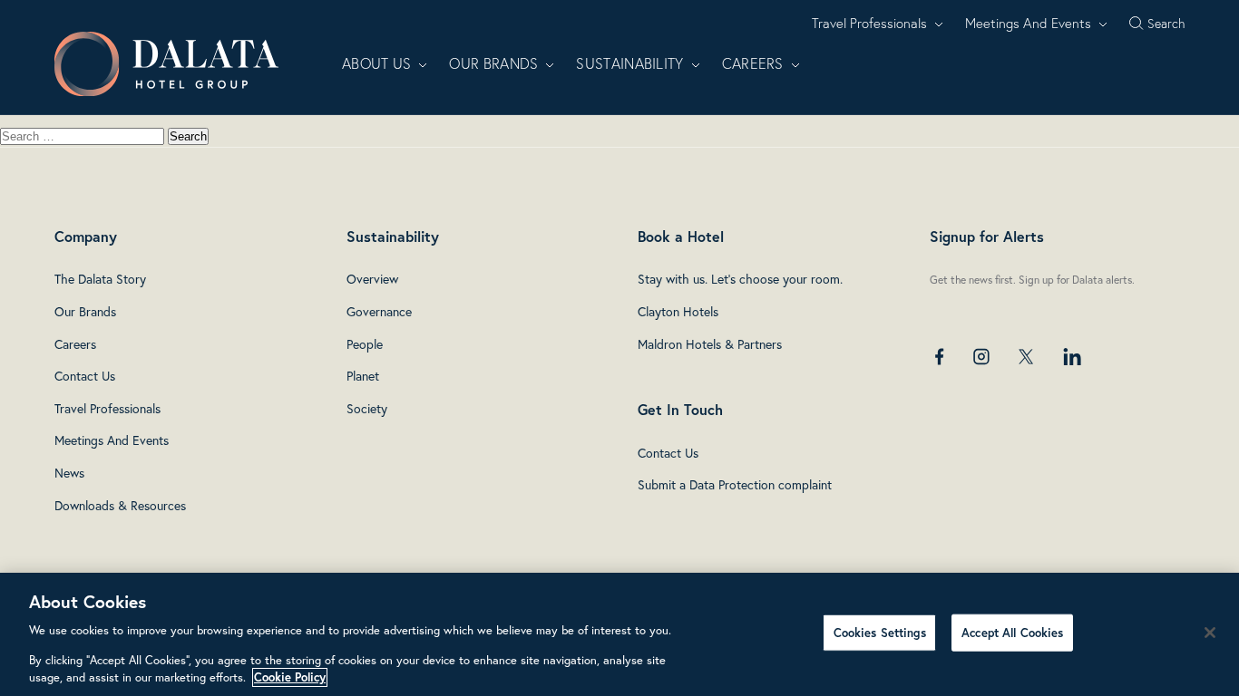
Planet (362, 375)
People (364, 344)
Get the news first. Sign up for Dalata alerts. (1032, 279)
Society (366, 408)
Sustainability (629, 63)
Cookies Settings (880, 632)
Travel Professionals (869, 23)
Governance (379, 311)
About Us (376, 63)
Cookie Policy (290, 677)
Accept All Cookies (1012, 632)
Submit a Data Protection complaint (735, 484)
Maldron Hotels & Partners (710, 344)
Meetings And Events (1028, 23)
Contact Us (84, 375)
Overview (372, 278)
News (69, 472)
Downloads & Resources (120, 505)
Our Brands (493, 63)
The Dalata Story (100, 278)
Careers (753, 63)
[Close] (1210, 632)
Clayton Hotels (678, 311)
